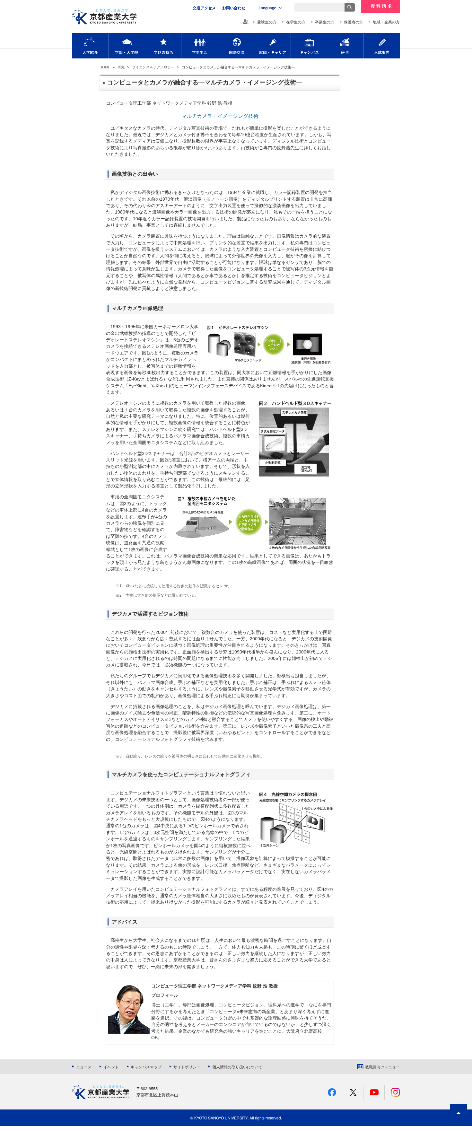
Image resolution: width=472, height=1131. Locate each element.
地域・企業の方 (386, 22)
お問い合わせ (233, 8)
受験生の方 (266, 22)
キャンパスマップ (146, 1066)
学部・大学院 (127, 45)
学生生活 (199, 45)
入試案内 (382, 45)
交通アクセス (204, 8)
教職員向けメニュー (382, 1066)
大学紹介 (90, 45)
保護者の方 (353, 22)
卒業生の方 (324, 22)
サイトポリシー (186, 1066)
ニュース (84, 1066)
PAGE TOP (458, 1124)
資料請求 (380, 6)
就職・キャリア (272, 45)
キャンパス (309, 45)
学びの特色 (163, 45)
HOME (105, 67)
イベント (111, 1066)
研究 (345, 45)
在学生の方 (295, 22)
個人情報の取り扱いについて (237, 1066)
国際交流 (236, 45)
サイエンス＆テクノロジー (153, 67)
